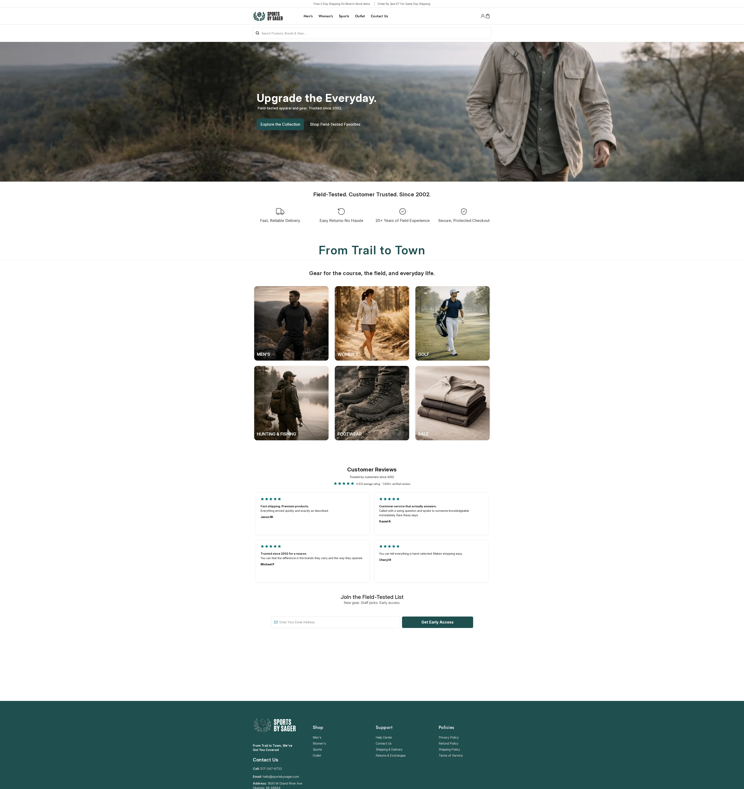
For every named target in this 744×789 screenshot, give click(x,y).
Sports (317, 749)
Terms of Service (451, 755)
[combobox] (372, 33)
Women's (319, 743)
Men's (317, 737)
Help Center (384, 737)
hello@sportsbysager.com (281, 777)
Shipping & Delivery (389, 749)
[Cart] (487, 16)
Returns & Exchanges (391, 755)
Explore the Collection (280, 124)
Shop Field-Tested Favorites (335, 124)
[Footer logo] (274, 741)
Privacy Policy (449, 737)
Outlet (317, 755)
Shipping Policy (449, 749)
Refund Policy (448, 743)
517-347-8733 (271, 769)
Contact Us (384, 743)
